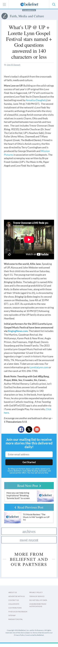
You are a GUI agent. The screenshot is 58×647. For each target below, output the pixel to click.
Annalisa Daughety (36, 100)
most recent (29, 540)
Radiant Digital (15, 619)
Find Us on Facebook (17, 612)
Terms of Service (36, 596)
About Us (12, 592)
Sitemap (11, 615)
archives (28, 531)
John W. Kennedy (13, 64)
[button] (53, 4)
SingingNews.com (18, 330)
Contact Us (13, 600)
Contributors (15, 608)
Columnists (29, 10)
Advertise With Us (16, 596)
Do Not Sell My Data (38, 600)
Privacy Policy (36, 592)
